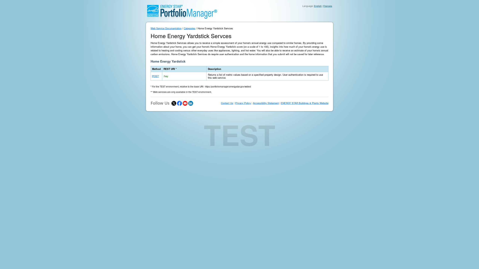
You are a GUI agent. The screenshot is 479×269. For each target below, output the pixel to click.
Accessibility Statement (266, 103)
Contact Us (227, 103)
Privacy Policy (243, 103)
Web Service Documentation (166, 28)
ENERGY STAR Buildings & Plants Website (304, 103)
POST (155, 76)
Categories (189, 28)
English (318, 5)
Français (327, 5)
